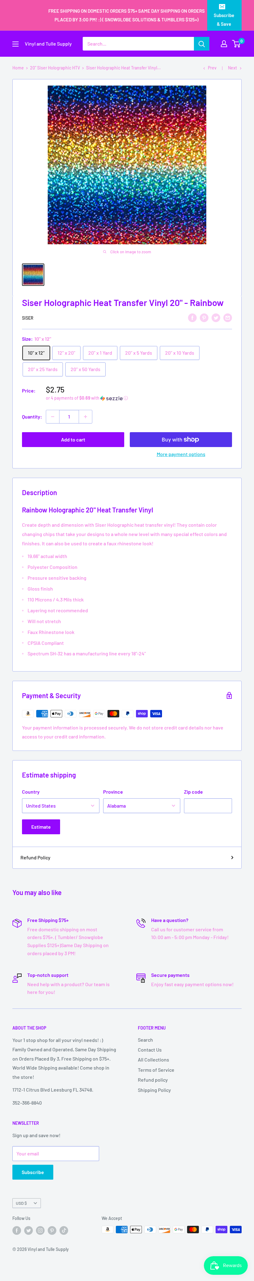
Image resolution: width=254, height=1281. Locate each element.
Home (18, 67)
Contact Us (150, 1050)
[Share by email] (227, 317)
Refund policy (153, 1080)
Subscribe (33, 1172)
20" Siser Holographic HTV (55, 67)
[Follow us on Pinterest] (52, 1230)
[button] (139, 398)
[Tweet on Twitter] (216, 317)
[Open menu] (15, 44)
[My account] (224, 43)
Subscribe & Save (224, 19)
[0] (236, 43)
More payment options (181, 454)
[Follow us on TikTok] (63, 1230)
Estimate (41, 827)
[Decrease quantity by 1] (52, 416)
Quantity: (32, 416)
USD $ (21, 1203)
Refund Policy (35, 857)
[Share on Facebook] (192, 317)
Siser (27, 318)
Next (232, 67)
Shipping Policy (154, 1090)
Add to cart (73, 439)
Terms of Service (156, 1070)
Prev (212, 67)
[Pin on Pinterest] (204, 317)
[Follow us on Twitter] (28, 1230)
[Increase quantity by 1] (85, 416)
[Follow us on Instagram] (40, 1230)
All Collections (153, 1059)
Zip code (193, 792)
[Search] (201, 44)
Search (145, 1040)
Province (113, 792)
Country (31, 792)
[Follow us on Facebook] (16, 1230)
